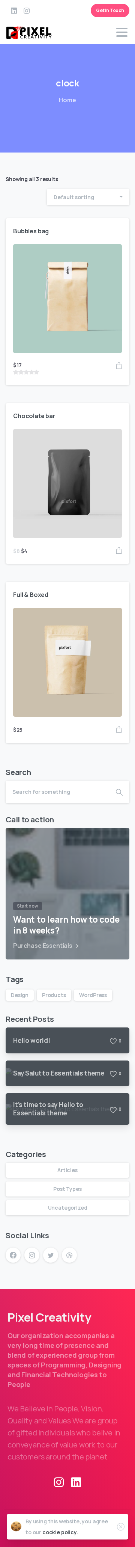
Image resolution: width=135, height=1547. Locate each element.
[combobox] (88, 197)
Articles (67, 1170)
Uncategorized (67, 1207)
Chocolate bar (34, 416)
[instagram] (26, 10)
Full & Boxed (30, 595)
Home (67, 100)
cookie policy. (60, 1532)
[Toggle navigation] (121, 32)
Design (19, 995)
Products (54, 995)
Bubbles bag (31, 231)
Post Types (67, 1188)
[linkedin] (14, 10)
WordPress (93, 995)
